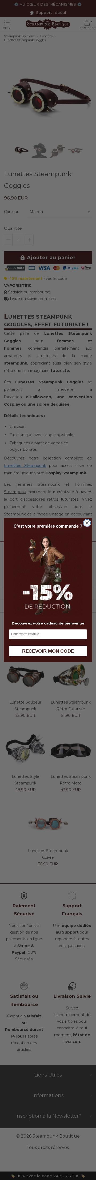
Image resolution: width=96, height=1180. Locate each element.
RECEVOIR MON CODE (48, 651)
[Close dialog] (87, 522)
